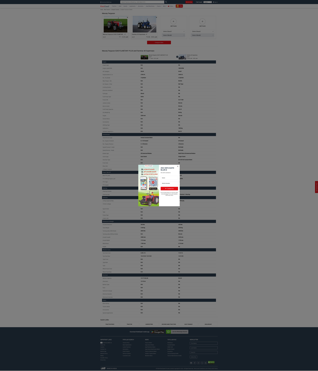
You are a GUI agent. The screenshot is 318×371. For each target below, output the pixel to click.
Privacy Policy (170, 195)
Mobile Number (166, 183)
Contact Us (170, 188)
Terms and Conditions (173, 194)
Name (163, 177)
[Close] (178, 166)
